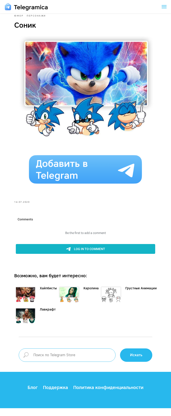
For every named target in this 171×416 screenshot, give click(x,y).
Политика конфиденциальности (108, 387)
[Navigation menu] (164, 6)
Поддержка (55, 387)
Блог (33, 387)
